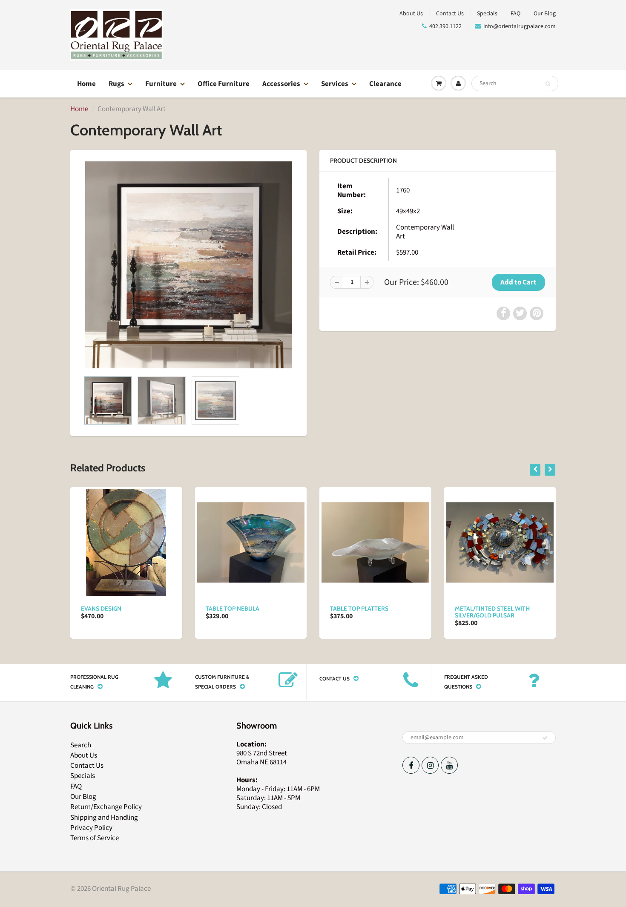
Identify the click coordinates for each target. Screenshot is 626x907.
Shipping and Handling (104, 817)
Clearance (385, 84)
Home (86, 84)
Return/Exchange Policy (106, 807)
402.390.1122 (445, 26)
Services (334, 84)
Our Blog (545, 13)
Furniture (161, 84)
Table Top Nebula (232, 608)
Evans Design (101, 608)
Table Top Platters (359, 608)
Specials (487, 13)
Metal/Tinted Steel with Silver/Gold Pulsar (492, 612)
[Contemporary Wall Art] (188, 264)
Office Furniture (224, 84)
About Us (411, 13)
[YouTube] (449, 765)
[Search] (548, 84)
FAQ (515, 13)
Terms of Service (94, 838)
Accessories (281, 84)
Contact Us (450, 13)
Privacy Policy (91, 828)
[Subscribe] (545, 738)
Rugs (116, 84)
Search (80, 745)
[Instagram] (430, 765)
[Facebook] (410, 765)
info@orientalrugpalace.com (519, 26)
